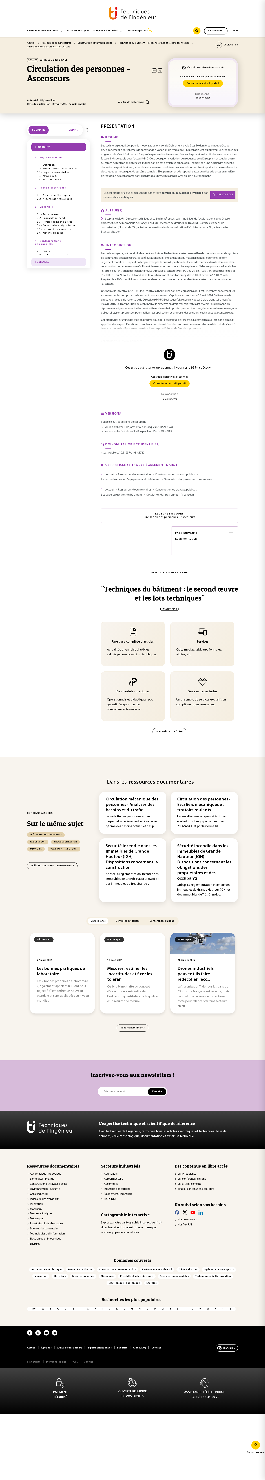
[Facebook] (177, 1212)
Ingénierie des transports (44, 1199)
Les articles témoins (189, 1184)
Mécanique (36, 1218)
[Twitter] (185, 1212)
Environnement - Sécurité (45, 1189)
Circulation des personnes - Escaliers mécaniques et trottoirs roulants (204, 804)
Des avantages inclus (202, 691)
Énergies (35, 1243)
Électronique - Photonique (45, 1238)
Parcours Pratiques (78, 30)
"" (169, 593)
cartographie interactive (138, 1222)
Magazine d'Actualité (105, 30)
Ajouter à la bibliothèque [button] (131, 102)
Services (202, 641)
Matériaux (36, 1209)
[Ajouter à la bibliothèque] (147, 102)
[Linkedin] (200, 1212)
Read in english (77, 104)
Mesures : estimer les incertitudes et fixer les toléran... (129, 974)
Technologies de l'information (47, 1233)
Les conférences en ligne (192, 1178)
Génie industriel (39, 1194)
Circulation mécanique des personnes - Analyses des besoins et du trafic (132, 804)
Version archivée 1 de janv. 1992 (123, 427)
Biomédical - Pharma (42, 1178)
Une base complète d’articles (133, 641)
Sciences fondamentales (44, 1228)
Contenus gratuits (137, 30)
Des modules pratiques (133, 691)
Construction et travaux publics (48, 1184)
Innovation (36, 1204)
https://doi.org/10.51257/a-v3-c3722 (122, 452)
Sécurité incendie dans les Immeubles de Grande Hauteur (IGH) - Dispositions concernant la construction (132, 857)
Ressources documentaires (42, 30)
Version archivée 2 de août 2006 (123, 431)
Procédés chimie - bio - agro (46, 1223)
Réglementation (186, 536)
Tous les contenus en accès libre (196, 1189)
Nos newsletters (187, 1219)
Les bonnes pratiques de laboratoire (61, 971)
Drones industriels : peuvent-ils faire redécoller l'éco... (196, 974)
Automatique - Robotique (45, 1173)
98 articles (169, 609)
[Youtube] (193, 1212)
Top (33, 1309)
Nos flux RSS (185, 1224)
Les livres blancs (187, 1173)
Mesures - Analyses (41, 1213)
